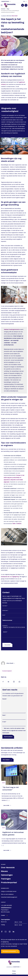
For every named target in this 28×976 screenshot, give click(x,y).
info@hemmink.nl (6, 907)
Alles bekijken (6, 759)
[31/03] (14, 819)
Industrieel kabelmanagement (9, 897)
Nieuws (4, 871)
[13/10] (14, 774)
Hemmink (3, 8)
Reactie (4, 699)
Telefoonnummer (7, 620)
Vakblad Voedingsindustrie (12, 329)
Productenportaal (9, 882)
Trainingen (6, 879)
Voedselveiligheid (7, 671)
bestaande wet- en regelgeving (10, 576)
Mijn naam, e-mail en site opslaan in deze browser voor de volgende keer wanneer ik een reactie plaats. (14, 730)
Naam (4, 715)
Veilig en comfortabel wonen (8, 891)
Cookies (14, 973)
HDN (14, 523)
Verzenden (7, 645)
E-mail (4, 721)
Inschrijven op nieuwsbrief (9, 951)
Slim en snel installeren (7, 894)
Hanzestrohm (5, 1)
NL (24, 1)
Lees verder (6, 805)
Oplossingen (7, 875)
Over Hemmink (8, 867)
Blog (8, 8)
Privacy (14, 971)
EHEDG (19, 523)
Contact (3, 915)
